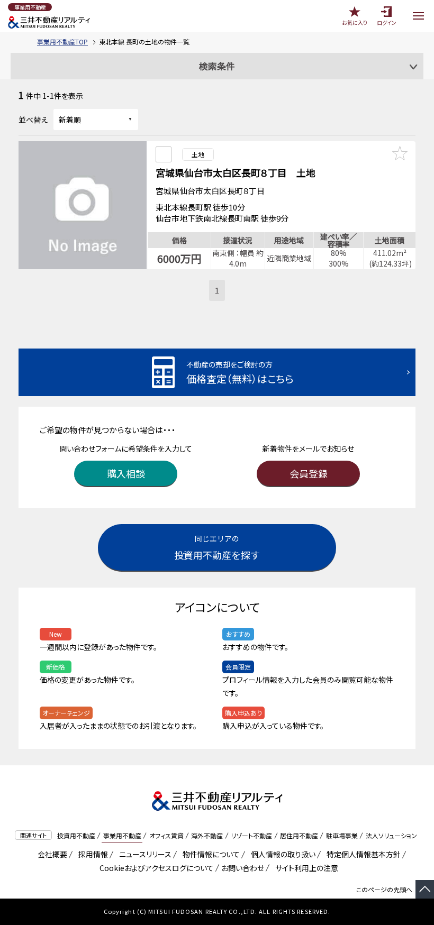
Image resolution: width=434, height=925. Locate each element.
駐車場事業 (342, 835)
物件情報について (209, 854)
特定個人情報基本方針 (362, 854)
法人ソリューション (391, 835)
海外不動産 (207, 835)
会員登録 (309, 473)
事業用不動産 (122, 835)
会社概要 (50, 854)
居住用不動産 (299, 835)
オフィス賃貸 (166, 835)
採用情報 (91, 854)
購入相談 (126, 473)
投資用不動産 (76, 835)
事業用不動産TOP (62, 41)
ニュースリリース (143, 854)
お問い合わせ (242, 868)
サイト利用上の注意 (305, 868)
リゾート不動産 (251, 835)
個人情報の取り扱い (281, 854)
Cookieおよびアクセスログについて (155, 868)
